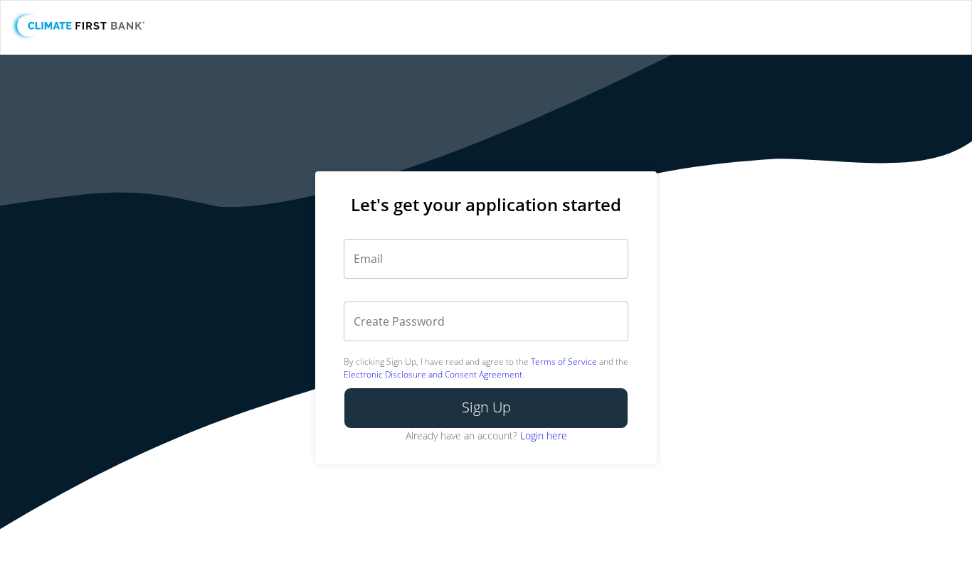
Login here (543, 435)
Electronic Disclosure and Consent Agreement (433, 374)
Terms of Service (564, 362)
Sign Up (486, 407)
